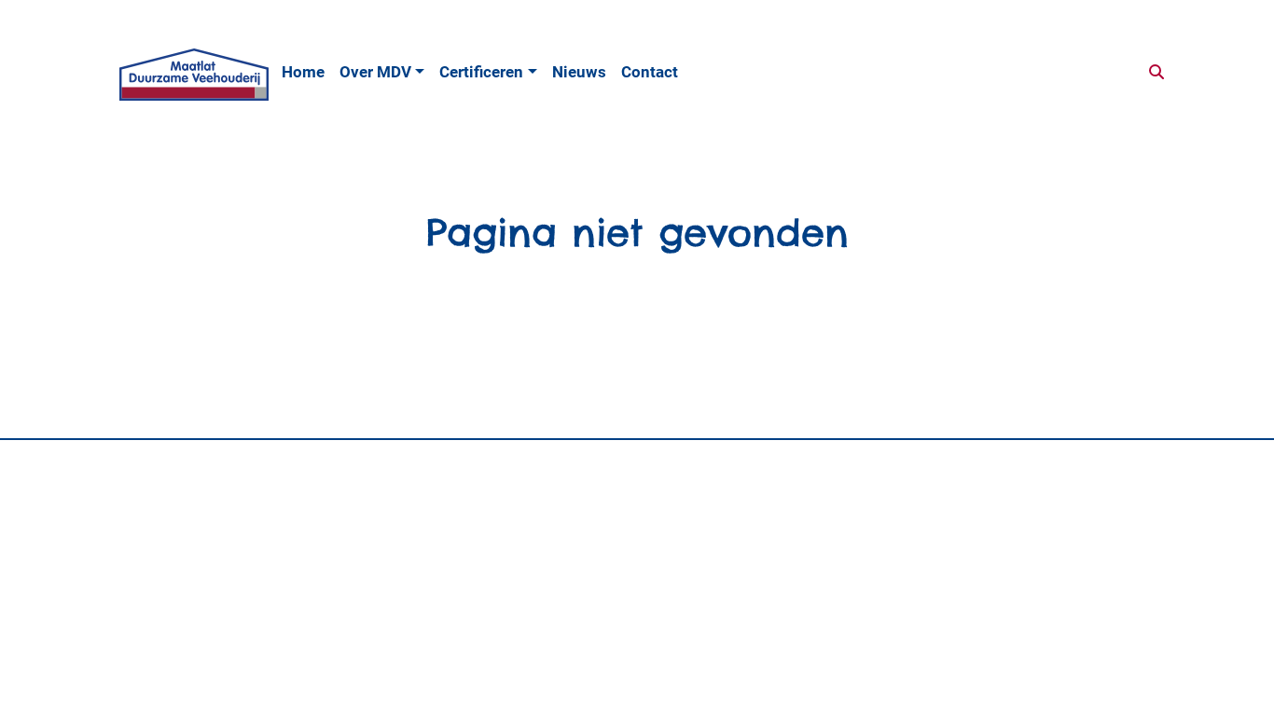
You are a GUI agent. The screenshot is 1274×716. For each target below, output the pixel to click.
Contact (649, 71)
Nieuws (579, 71)
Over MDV (375, 71)
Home (303, 71)
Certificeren (481, 71)
